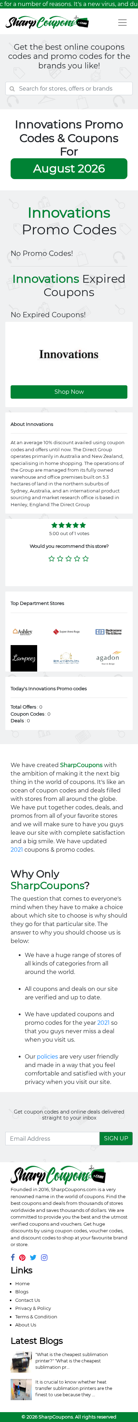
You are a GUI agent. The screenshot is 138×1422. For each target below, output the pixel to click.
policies (47, 1056)
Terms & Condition (36, 1316)
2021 (17, 849)
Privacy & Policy (33, 1308)
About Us (25, 1325)
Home (22, 1283)
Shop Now (69, 391)
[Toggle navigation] (122, 23)
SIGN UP (116, 1138)
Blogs (21, 1291)
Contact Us (27, 1300)
